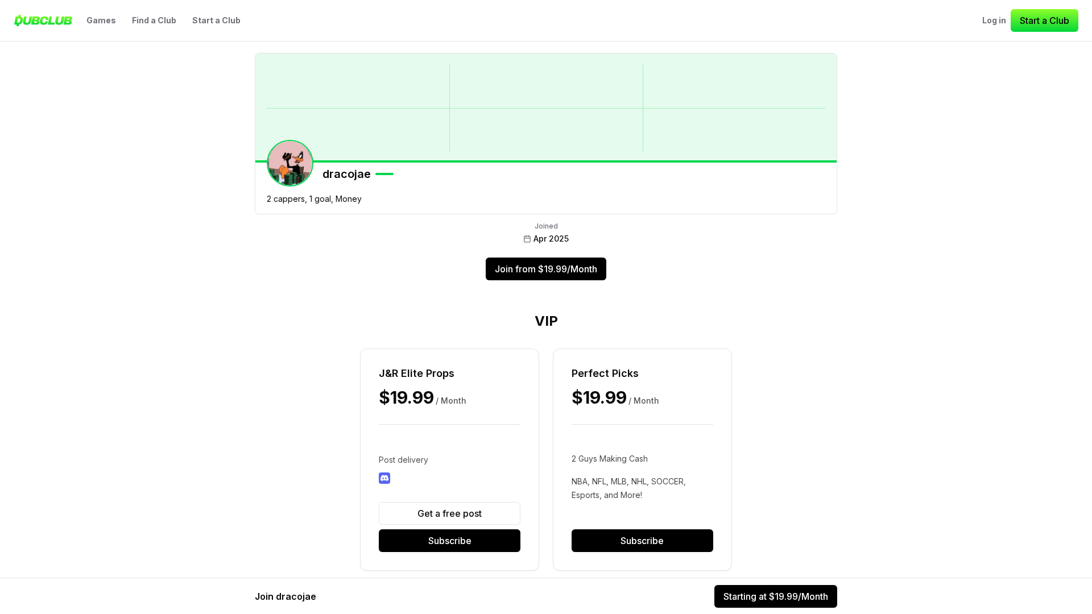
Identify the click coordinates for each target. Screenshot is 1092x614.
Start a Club (216, 20)
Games (101, 20)
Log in (994, 20)
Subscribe (449, 540)
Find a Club (154, 20)
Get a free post (449, 513)
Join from (546, 269)
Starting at (775, 596)
